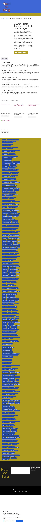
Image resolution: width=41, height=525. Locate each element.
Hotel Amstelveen (4, 316)
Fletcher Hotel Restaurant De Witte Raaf (7, 359)
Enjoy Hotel (4, 381)
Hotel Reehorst (16, 253)
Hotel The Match (18, 247)
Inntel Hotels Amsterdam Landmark (6, 229)
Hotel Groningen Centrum (12, 285)
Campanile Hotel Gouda (5, 409)
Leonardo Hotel (4, 225)
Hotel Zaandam (4, 241)
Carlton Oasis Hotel (5, 403)
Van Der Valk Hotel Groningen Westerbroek (14, 169)
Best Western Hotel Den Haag (6, 422)
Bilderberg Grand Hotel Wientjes (6, 419)
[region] (13, 516)
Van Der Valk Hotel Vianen (12, 151)
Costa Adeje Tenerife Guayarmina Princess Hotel (14, 391)
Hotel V (9, 247)
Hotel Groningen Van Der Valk (6, 285)
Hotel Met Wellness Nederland (16, 266)
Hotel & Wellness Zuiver (14, 319)
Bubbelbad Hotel (8, 412)
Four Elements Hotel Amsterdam (6, 331)
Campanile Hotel (10, 409)
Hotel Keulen (17, 275)
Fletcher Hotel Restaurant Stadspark (15, 341)
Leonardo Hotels (12, 219)
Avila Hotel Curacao (5, 447)
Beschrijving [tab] (4, 58)
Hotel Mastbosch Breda (15, 269)
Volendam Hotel (4, 148)
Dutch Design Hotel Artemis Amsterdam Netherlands (14, 384)
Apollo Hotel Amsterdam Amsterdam (13, 450)
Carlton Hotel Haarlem (17, 403)
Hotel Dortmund (14, 294)
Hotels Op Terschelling (10, 232)
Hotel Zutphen (18, 238)
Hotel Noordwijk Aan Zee (5, 260)
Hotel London (13, 272)
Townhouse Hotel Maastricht (13, 185)
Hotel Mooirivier (11, 263)
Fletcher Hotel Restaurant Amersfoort (6, 366)
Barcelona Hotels (16, 443)
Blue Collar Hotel (11, 415)
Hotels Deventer (9, 238)
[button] (20, 14)
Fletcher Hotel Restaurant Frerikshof (15, 353)
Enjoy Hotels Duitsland (11, 378)
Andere (6, 18)
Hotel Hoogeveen (11, 278)
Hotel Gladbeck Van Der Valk (10, 288)
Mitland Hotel (9, 207)
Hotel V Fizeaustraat (5, 247)
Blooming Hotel (16, 415)
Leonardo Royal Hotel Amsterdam (6, 219)
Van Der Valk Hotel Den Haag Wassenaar (14, 172)
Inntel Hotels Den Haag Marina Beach (14, 228)
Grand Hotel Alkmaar (13, 325)
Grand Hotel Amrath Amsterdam (6, 325)
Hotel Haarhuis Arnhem (13, 282)
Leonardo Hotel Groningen (15, 222)
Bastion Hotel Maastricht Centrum (6, 431)
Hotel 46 (9, 319)
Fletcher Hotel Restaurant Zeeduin (6, 341)
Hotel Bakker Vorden (5, 310)
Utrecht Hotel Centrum (17, 182)
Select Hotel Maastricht (12, 191)
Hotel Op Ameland (4, 257)
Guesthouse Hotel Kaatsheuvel (6, 322)
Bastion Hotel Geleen (5, 434)
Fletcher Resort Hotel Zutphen (14, 335)
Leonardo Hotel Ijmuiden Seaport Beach (7, 222)
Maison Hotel (10, 216)
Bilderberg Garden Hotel (13, 419)
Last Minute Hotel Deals (9, 225)
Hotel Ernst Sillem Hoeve (5, 291)
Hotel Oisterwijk (9, 257)
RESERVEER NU (20, 52)
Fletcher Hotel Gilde (12, 372)
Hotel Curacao (11, 303)
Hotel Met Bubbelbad (5, 269)
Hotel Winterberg (9, 241)
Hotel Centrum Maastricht (5, 306)
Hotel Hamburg (4, 282)
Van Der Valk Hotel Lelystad (5, 166)
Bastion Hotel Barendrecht (11, 437)
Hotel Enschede (10, 291)
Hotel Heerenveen (9, 281)
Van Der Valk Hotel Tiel (5, 154)
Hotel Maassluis (4, 272)
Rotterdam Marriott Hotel (10, 194)
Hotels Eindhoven (4, 238)
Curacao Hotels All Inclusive (11, 390)
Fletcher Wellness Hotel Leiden (13, 334)
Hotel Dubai (4, 294)
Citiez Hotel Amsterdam (16, 400)
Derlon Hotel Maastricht (11, 387)
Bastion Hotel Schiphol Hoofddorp (6, 428)
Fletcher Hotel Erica (17, 372)
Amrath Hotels (12, 453)
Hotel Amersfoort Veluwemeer (11, 316)
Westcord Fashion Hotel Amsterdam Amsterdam (8, 144)
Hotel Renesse (12, 253)
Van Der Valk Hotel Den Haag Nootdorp (7, 173)
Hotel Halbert (8, 282)
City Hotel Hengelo (5, 397)
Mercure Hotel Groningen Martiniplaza (6, 210)
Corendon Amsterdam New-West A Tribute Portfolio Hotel (9, 394)
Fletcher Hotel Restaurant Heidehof (6, 353)
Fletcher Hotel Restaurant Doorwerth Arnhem (7, 356)
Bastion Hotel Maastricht (13, 431)
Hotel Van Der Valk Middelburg (16, 244)
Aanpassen (6, 520)
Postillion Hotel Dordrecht (13, 197)
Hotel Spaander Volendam (5, 250)
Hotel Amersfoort (17, 316)
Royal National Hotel (5, 194)
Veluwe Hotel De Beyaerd (10, 148)
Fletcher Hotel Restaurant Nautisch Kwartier (7, 344)
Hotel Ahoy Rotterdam (5, 319)
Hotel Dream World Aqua (9, 294)
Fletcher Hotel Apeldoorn (5, 375)
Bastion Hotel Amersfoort (5, 443)
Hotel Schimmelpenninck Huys (12, 250)
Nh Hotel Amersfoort (5, 207)
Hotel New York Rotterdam (5, 263)
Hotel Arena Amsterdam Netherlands (6, 313)
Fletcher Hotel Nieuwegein (5, 369)
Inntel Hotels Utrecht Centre (6, 228)
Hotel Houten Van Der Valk (5, 278)
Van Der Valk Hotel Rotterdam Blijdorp (7, 160)
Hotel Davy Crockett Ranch (5, 303)
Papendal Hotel (18, 201)
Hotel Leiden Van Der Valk (5, 275)
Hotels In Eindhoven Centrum (16, 235)
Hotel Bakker (9, 310)
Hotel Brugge (14, 306)
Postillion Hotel (13, 201)
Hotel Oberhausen (14, 257)
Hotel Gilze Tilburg (17, 288)
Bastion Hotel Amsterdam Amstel (14, 440)
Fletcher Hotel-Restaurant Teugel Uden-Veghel (7, 338)
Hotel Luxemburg (9, 272)
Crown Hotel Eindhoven (5, 391)
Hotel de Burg (6, 7)
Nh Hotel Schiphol (16, 204)
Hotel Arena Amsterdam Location (15, 313)
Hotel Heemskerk (14, 281)
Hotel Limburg (17, 272)
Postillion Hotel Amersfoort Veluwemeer (7, 201)
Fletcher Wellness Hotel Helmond (6, 335)
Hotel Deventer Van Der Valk (13, 297)
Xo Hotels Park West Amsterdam (6, 141)
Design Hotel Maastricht (5, 387)
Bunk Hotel (4, 412)
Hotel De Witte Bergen (5, 300)
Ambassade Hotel (12, 456)
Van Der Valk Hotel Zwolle (5, 151)
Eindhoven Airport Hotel (13, 381)
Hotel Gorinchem (4, 288)
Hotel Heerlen (4, 281)
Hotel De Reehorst (17, 300)
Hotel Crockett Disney (16, 303)
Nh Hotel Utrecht (11, 204)
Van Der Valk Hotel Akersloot (6, 182)
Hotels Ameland (14, 238)
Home (2, 18)
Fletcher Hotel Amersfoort (11, 375)
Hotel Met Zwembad (9, 266)
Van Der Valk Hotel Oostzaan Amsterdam (7, 163)
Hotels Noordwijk (15, 232)
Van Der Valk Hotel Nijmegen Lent (16, 163)
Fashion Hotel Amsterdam (5, 378)
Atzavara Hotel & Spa (16, 447)
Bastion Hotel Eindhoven (10, 434)
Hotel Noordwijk (10, 260)
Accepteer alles (19, 520)
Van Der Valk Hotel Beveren (12, 176)
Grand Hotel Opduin (17, 322)
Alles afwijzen (12, 520)
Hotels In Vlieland (4, 235)
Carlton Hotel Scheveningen (11, 403)
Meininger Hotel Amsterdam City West (7, 213)
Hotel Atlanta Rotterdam (14, 310)
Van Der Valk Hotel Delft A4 (15, 173)
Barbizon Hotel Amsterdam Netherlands (7, 444)
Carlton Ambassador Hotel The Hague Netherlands (8, 406)
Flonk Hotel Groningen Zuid (13, 331)
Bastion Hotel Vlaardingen (11, 425)
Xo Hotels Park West (13, 141)
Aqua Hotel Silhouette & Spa (6, 450)
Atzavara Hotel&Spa (10, 447)
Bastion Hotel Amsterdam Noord (6, 440)
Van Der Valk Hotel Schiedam (13, 157)
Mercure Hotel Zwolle (14, 207)
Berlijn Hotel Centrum (12, 422)
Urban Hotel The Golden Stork (6, 185)
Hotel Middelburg (4, 266)
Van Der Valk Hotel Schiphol (5, 157)
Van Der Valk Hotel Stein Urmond (12, 154)
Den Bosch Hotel (17, 387)
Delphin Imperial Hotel (5, 390)
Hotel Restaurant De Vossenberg (6, 253)
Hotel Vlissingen (4, 244)
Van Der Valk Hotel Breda (5, 176)
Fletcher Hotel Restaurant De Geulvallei (7, 363)
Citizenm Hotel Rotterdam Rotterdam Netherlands (8, 400)
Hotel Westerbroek (14, 241)
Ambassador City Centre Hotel (6, 456)
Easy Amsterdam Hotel (5, 384)
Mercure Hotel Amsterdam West (15, 210)
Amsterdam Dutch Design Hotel (6, 453)
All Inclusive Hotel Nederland (6, 459)
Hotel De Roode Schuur (11, 300)
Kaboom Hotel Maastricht (16, 225)
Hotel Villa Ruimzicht (9, 244)
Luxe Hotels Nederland (15, 216)
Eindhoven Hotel (8, 381)
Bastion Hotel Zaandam (5, 425)
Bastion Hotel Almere (11, 443)
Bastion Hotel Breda (5, 437)
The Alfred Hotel (18, 188)
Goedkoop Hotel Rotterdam (13, 328)
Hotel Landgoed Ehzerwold (12, 275)
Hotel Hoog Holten (16, 278)
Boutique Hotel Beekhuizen (5, 415)
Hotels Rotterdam (4, 232)
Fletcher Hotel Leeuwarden (5, 372)
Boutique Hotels (12, 412)
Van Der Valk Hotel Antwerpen (13, 179)
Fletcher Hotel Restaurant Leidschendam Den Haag (8, 347)
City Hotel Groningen (10, 397)
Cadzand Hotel (15, 409)
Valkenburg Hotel (11, 182)
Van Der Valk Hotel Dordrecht (6, 172)
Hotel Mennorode (10, 269)
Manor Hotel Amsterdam (5, 216)
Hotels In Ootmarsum (10, 235)
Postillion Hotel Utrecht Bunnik (6, 197)
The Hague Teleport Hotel (5, 188)
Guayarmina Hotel (12, 322)
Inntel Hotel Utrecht (13, 229)
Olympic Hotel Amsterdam (5, 204)
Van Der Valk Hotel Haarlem (5, 169)
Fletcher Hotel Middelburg (12, 369)
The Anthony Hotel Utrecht (12, 188)
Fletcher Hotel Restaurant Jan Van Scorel (7, 350)
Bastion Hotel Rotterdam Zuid (14, 428)
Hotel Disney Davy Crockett (6, 297)
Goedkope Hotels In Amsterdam (6, 328)
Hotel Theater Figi (13, 247)
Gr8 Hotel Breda (18, 325)
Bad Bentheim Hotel (14, 444)
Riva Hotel (16, 194)
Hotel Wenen (18, 241)
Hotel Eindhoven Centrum (16, 291)
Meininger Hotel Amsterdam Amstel (15, 213)
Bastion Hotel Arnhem (17, 437)
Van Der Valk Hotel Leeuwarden (13, 166)
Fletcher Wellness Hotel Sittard (6, 334)
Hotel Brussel (10, 306)
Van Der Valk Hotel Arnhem (5, 179)
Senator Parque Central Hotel (6, 191)
